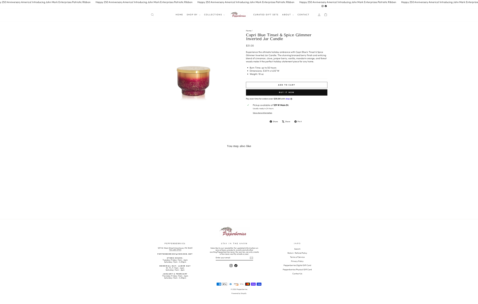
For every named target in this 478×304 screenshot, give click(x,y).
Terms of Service (297, 257)
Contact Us (297, 273)
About (287, 14)
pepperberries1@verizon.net (175, 254)
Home (179, 14)
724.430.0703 (175, 250)
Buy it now (287, 92)
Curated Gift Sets (265, 14)
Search (297, 249)
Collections (213, 14)
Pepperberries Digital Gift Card (297, 265)
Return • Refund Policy (297, 253)
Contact (303, 14)
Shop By (193, 14)
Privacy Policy (297, 261)
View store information (262, 113)
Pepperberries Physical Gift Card (297, 269)
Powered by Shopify (239, 293)
